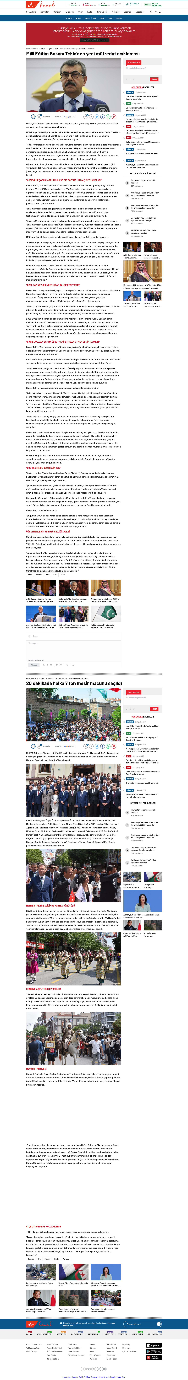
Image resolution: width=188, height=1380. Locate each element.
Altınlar (93, 1344)
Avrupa (78, 18)
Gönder (34, 665)
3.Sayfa (69, 18)
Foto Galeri (102, 11)
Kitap (30, 575)
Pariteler (122, 1333)
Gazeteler (140, 11)
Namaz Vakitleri (44, 1333)
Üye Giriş (126, 1344)
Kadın (89, 11)
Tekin (63, 575)
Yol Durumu (137, 1333)
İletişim (75, 1377)
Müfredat (39, 575)
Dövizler (93, 1348)
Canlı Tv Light (31, 1351)
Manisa (56, 1259)
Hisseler (109, 1333)
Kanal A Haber (31, 49)
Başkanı (31, 1259)
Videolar (115, 11)
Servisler (45, 11)
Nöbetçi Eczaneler (55, 1351)
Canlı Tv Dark (52, 1344)
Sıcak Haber (112, 1359)
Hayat (110, 18)
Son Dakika (31, 11)
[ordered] (57, 665)
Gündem (57, 11)
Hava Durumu (77, 1333)
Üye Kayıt (126, 1348)
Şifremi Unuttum (129, 1351)
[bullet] (61, 665)
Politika (119, 18)
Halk (39, 1259)
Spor (80, 11)
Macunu (47, 1259)
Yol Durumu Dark (33, 1348)
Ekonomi (70, 11)
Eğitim (101, 18)
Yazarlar (127, 11)
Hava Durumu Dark (34, 1344)
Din (94, 18)
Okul (47, 575)
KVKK (100, 1377)
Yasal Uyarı (121, 1377)
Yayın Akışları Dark (54, 1348)
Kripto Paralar (155, 1333)
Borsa (29, 1333)
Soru (55, 575)
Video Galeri (112, 1348)
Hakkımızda (67, 1377)
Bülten (87, 18)
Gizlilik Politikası (84, 1377)
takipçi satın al (53, 1359)
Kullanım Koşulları (110, 1377)
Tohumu (66, 1259)
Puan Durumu (94, 1333)
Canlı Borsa (72, 1344)
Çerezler (94, 1377)
